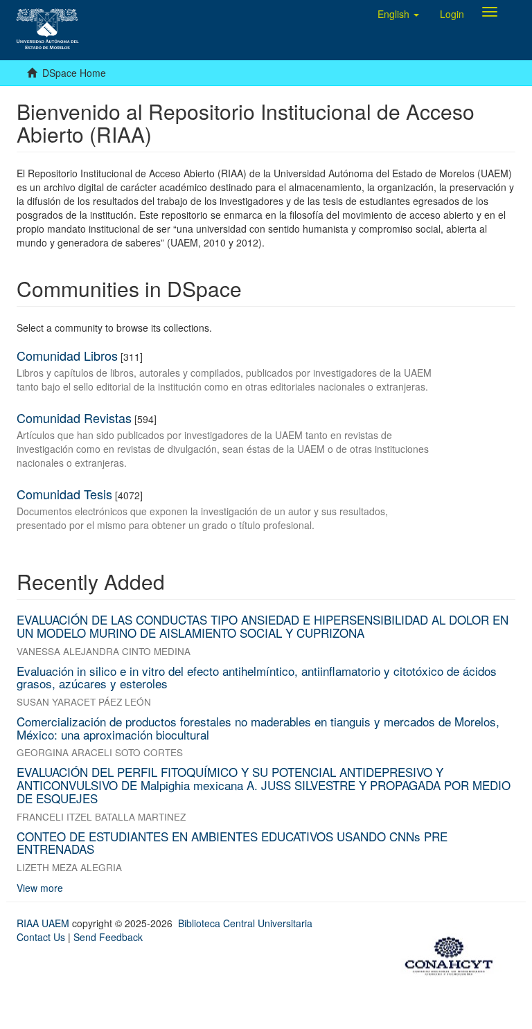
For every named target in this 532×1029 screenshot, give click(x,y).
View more (40, 888)
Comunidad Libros (67, 355)
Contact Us (41, 937)
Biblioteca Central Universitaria (245, 923)
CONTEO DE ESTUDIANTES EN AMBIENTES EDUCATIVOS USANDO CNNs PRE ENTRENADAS (232, 842)
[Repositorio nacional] (453, 953)
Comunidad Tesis (64, 494)
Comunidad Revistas (74, 418)
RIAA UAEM (44, 923)
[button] (398, 14)
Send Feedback (108, 937)
